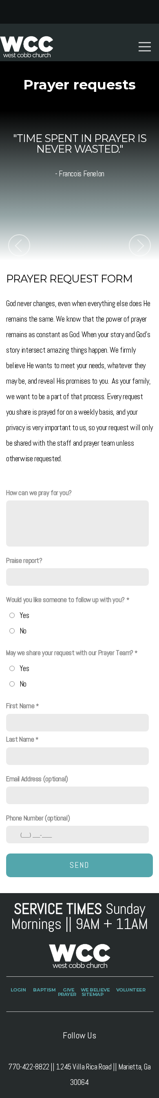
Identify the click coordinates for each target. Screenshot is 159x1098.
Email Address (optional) (37, 778)
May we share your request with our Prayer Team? (69, 652)
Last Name (20, 739)
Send (79, 865)
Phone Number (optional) (38, 817)
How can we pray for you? (39, 492)
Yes (24, 615)
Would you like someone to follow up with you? (65, 599)
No (23, 631)
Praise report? (24, 560)
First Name (20, 705)
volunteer (131, 990)
